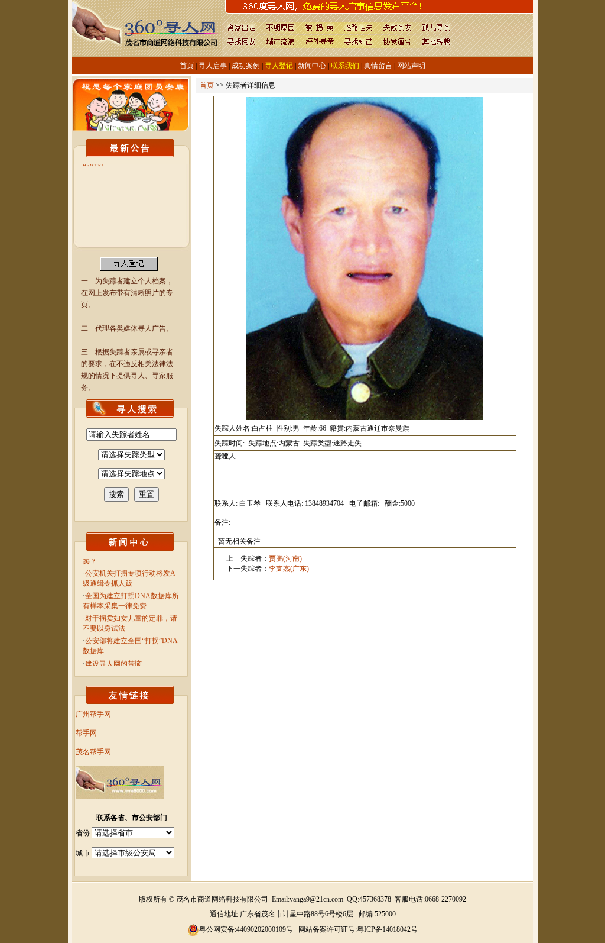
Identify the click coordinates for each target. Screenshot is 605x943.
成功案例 (246, 66)
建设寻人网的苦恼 (113, 655)
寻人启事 (213, 66)
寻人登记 (279, 66)
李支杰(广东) (289, 568)
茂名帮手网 (93, 752)
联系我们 (345, 66)
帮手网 (86, 733)
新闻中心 (312, 66)
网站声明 (411, 66)
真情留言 (378, 66)
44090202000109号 (264, 929)
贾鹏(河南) (285, 558)
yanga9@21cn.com (316, 899)
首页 (187, 66)
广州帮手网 (93, 714)
